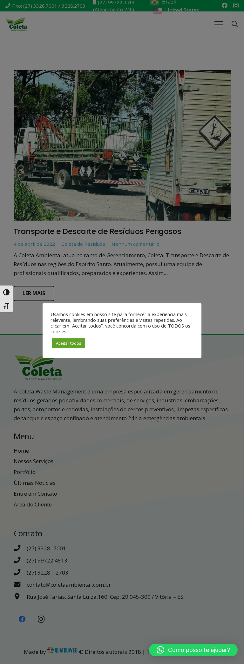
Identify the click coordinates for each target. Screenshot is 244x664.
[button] (193, 650)
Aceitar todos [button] (68, 343)
